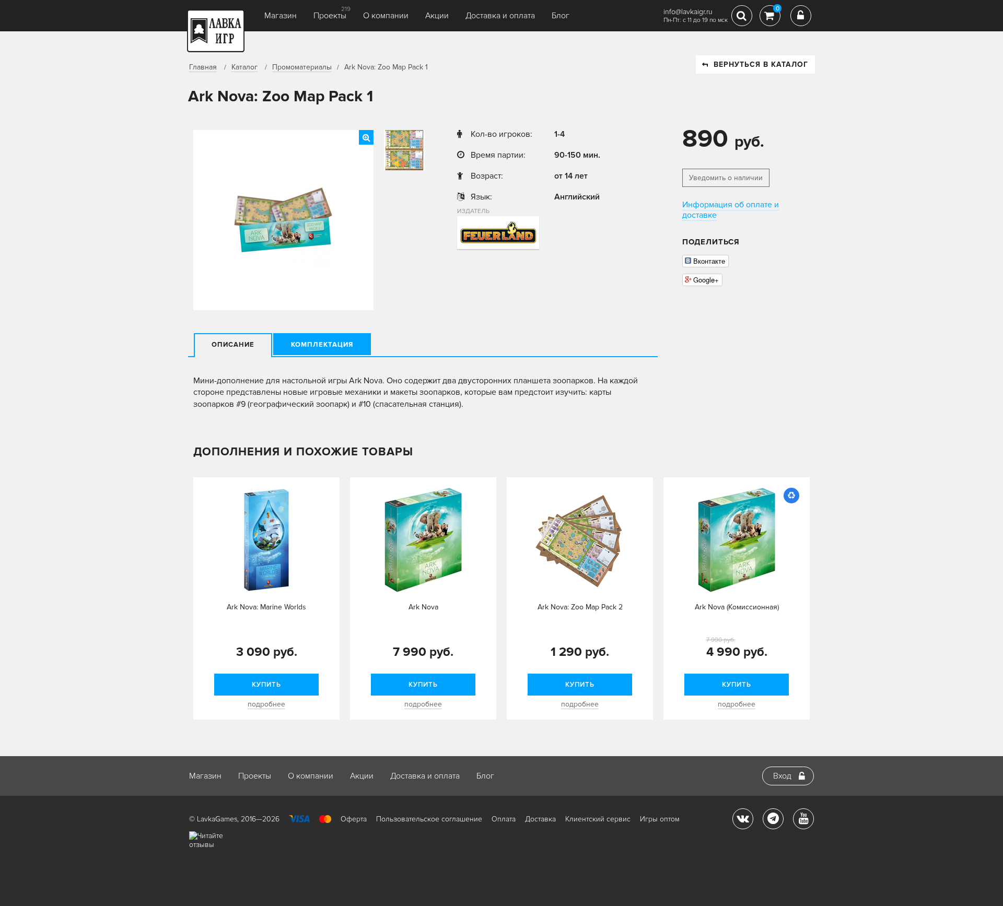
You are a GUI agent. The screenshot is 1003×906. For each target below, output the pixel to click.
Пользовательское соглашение (429, 819)
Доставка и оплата (500, 15)
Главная (203, 67)
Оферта (354, 819)
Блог (560, 15)
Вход (782, 776)
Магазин (280, 15)
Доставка (540, 819)
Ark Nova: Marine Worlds (266, 607)
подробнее (266, 704)
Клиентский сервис (598, 819)
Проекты (329, 15)
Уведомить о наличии (726, 177)
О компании (386, 15)
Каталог (244, 67)
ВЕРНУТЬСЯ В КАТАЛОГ (761, 64)
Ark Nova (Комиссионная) (737, 607)
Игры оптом (660, 819)
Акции (437, 15)
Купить (266, 684)
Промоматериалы (302, 67)
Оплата (504, 819)
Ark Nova (423, 607)
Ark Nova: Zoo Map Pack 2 (580, 607)
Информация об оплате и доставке (730, 209)
